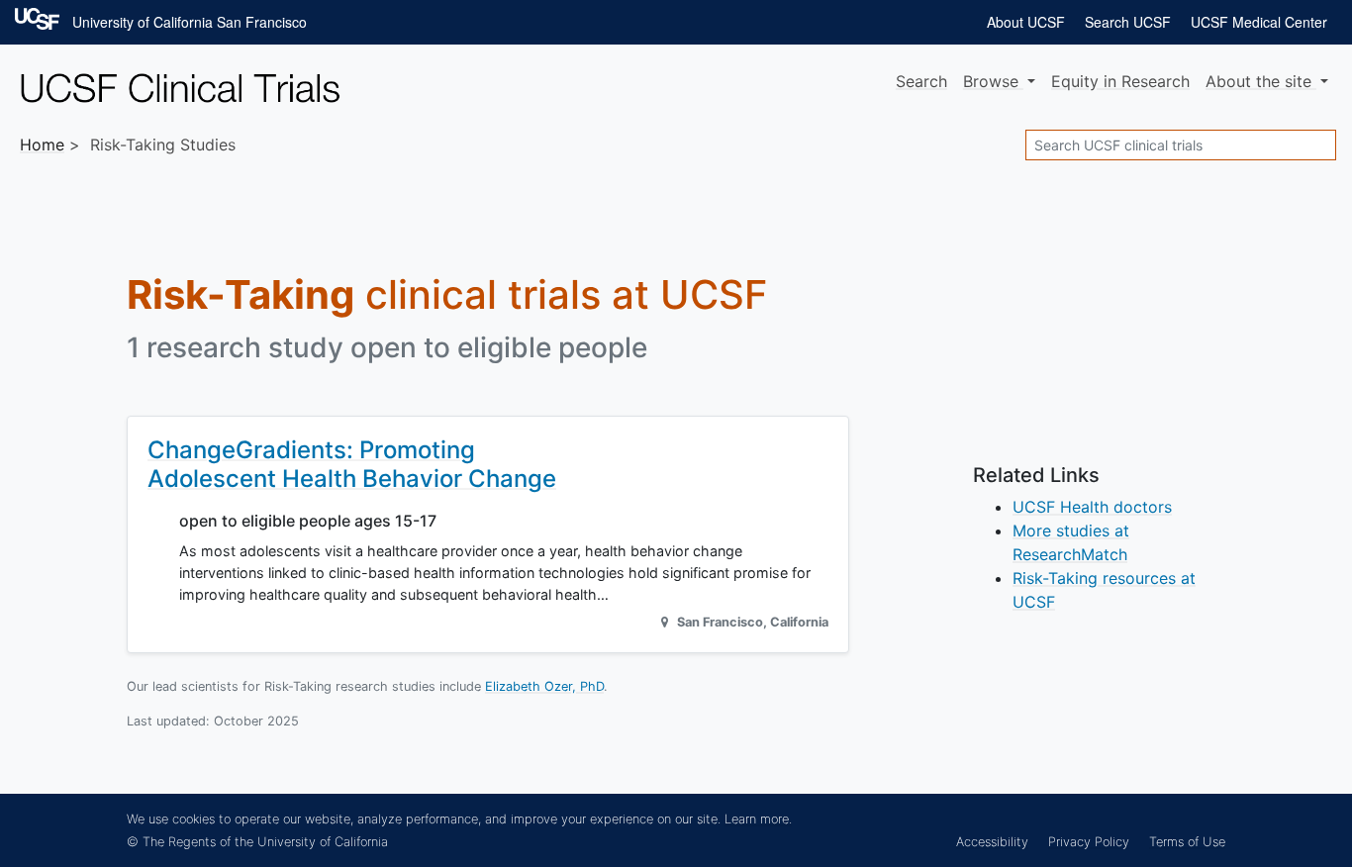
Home (42, 144)
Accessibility (992, 841)
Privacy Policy (1088, 841)
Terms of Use (1187, 841)
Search (921, 81)
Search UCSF (1128, 22)
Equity (1120, 81)
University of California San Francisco (189, 22)
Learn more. (758, 819)
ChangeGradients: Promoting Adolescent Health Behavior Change (351, 464)
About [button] (1258, 81)
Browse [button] (993, 81)
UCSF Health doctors (1092, 507)
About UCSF (1026, 22)
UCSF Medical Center (1259, 22)
